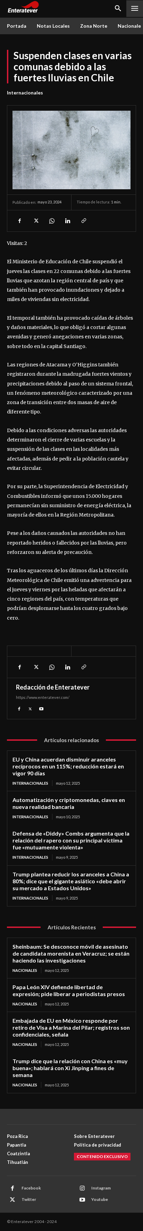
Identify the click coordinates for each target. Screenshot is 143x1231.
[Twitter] (35, 221)
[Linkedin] (67, 221)
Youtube (99, 1199)
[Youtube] (41, 708)
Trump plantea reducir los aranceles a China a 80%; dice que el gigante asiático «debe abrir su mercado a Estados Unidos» (70, 881)
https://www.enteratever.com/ (42, 697)
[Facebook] (19, 221)
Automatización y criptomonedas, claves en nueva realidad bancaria (68, 803)
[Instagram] (82, 1188)
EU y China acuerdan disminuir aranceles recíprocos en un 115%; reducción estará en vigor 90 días (68, 766)
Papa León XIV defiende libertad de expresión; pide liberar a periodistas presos (68, 990)
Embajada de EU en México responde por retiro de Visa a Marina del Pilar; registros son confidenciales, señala (71, 1027)
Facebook (31, 1188)
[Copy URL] (83, 221)
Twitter (29, 1199)
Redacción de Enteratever (53, 687)
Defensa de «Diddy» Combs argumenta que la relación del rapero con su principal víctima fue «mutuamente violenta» (70, 840)
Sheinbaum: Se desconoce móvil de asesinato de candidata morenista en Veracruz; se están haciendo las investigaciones (70, 953)
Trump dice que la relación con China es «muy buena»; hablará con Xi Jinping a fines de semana (70, 1068)
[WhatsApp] (51, 221)
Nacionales (24, 970)
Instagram (101, 1188)
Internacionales (25, 92)
